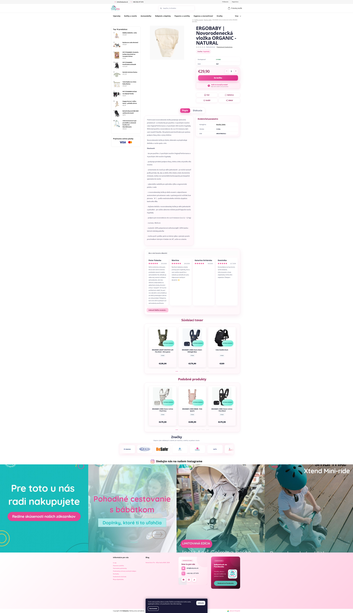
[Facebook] (183, 580)
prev (145, 348)
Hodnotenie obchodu (119, 577)
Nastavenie (153, 609)
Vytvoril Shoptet (235, 611)
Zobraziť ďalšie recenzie (156, 310)
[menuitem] (116, 16)
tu (180, 604)
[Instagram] (189, 580)
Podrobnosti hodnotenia (224, 47)
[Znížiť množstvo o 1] (227, 71)
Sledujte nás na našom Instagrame (179, 461)
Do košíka (218, 78)
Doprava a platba (118, 566)
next (238, 348)
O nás (114, 563)
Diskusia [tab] (197, 110)
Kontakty (116, 574)
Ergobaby (206, 52)
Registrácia (235, 2)
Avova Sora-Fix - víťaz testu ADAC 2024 (158, 562)
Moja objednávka (118, 579)
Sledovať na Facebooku (226, 583)
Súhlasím (201, 603)
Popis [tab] (185, 110)
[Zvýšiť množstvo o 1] (236, 71)
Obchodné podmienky (120, 568)
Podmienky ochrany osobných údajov (124, 571)
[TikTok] (194, 580)
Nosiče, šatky (220, 125)
